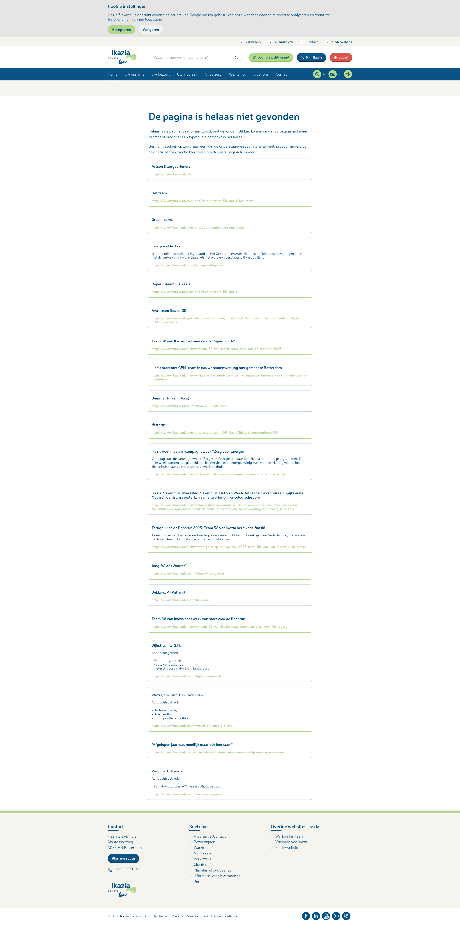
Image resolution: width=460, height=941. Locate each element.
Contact (312, 42)
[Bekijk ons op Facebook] (306, 915)
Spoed (343, 57)
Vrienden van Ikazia (291, 841)
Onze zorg (213, 74)
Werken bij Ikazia (289, 836)
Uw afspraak (187, 74)
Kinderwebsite (341, 42)
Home (113, 74)
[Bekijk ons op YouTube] (326, 915)
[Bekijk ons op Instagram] (336, 915)
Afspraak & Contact (210, 836)
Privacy (177, 916)
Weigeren (151, 29)
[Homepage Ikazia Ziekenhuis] (122, 57)
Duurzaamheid (197, 916)
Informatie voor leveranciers (217, 875)
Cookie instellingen (225, 916)
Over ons (261, 74)
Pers (197, 881)
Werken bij (238, 74)
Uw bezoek (161, 74)
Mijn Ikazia (314, 57)
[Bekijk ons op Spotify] (346, 915)
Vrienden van (283, 42)
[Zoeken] (237, 57)
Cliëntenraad (204, 864)
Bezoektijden (204, 841)
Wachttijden (204, 847)
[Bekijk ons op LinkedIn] (316, 915)
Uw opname (134, 74)
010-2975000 (127, 868)
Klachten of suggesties (212, 870)
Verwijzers (253, 42)
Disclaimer (161, 916)
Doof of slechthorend (273, 57)
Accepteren (121, 29)
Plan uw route (123, 858)
